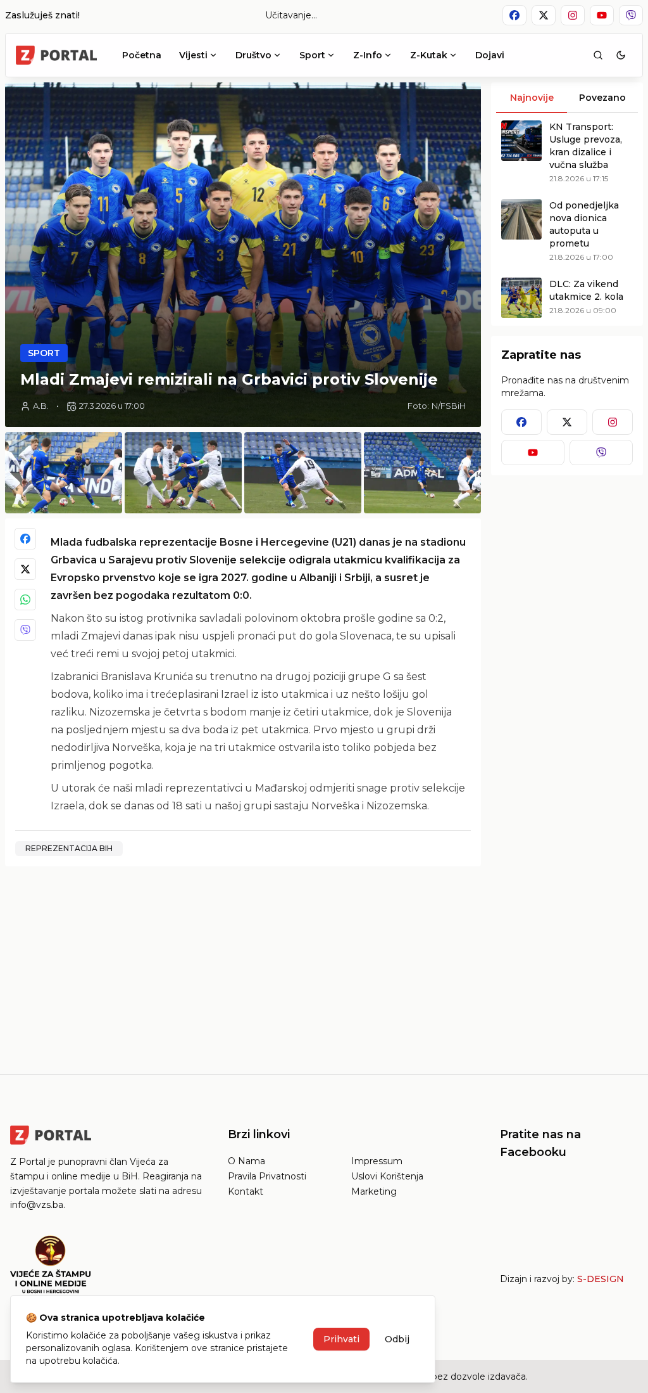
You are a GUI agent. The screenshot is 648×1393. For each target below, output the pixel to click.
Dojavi (489, 55)
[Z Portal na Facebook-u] (514, 15)
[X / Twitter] (25, 569)
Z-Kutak (428, 55)
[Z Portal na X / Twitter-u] (544, 15)
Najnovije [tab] (532, 97)
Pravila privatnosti (267, 1176)
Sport (312, 55)
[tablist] (567, 97)
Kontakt (245, 1191)
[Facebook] (25, 539)
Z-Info (367, 55)
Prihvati (341, 1339)
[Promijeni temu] (620, 55)
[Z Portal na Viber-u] (631, 15)
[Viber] (25, 630)
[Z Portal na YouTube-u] (602, 15)
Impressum (376, 1161)
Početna (141, 55)
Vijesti (193, 55)
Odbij (397, 1339)
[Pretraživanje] (598, 55)
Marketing (374, 1191)
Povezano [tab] (602, 97)
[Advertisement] (243, 965)
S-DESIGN (600, 1279)
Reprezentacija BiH (69, 848)
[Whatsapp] (25, 599)
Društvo (253, 55)
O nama (246, 1161)
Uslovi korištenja (387, 1176)
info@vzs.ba (36, 1204)
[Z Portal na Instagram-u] (573, 15)
